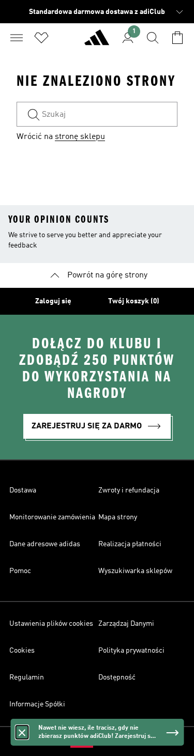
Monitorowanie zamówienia (52, 517)
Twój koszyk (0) (133, 301)
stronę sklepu (80, 137)
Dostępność (117, 677)
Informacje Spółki (37, 704)
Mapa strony (117, 517)
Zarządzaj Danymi (126, 623)
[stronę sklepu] (96, 41)
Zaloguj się (53, 301)
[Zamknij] (22, 732)
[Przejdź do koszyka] (177, 37)
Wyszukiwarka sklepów (135, 571)
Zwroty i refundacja (128, 490)
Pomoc (20, 571)
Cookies (22, 650)
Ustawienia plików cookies (51, 623)
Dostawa (22, 490)
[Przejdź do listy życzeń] (41, 37)
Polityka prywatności (131, 650)
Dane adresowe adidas (44, 544)
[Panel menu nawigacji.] (16, 37)
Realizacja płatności (129, 544)
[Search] (152, 37)
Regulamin (26, 677)
